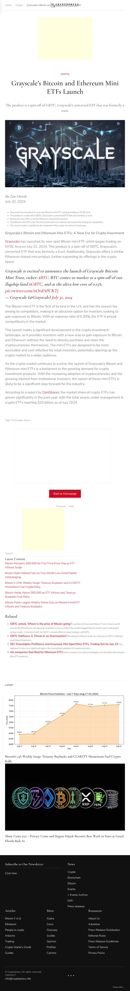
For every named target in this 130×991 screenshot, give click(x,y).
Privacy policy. (118, 987)
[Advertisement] (65, 21)
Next (71, 506)
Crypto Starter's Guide (18, 947)
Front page (17, 420)
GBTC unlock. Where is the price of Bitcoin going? (40, 624)
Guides (9, 953)
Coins (50, 924)
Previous (61, 506)
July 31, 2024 (62, 297)
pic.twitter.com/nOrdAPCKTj (31, 290)
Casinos (51, 953)
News (27, 420)
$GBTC (35, 284)
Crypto (65, 74)
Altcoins (10, 936)
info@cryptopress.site (18, 979)
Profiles (51, 947)
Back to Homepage (65, 494)
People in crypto (14, 930)
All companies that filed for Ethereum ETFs (36, 652)
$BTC (43, 277)
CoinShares (50, 392)
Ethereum (10, 924)
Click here (13, 873)
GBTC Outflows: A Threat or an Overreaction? (38, 636)
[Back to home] (65, 5)
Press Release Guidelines (103, 941)
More (50, 911)
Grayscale (12, 241)
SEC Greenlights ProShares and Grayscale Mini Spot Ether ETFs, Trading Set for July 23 (64, 644)
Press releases (76, 906)
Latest (9, 685)
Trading (9, 941)
